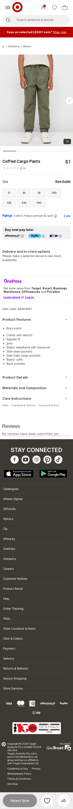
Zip (5, 528)
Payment (9, 648)
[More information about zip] (60, 236)
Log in (29, 297)
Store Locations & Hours (19, 628)
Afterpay (9, 538)
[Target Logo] (17, 7)
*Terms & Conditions (19, 778)
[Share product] (63, 800)
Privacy (36, 768)
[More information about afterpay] (22, 236)
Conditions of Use (17, 768)
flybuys (8, 518)
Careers (8, 568)
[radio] (9, 193)
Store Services (13, 688)
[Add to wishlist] (47, 800)
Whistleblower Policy (19, 773)
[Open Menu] (7, 7)
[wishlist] (54, 7)
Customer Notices (15, 578)
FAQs (6, 618)
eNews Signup (13, 499)
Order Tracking (13, 608)
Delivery (8, 658)
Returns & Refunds (15, 668)
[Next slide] (69, 100)
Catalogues (10, 489)
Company (9, 558)
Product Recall (13, 588)
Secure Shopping (15, 678)
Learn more (11, 297)
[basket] (65, 7)
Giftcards (9, 508)
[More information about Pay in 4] (43, 236)
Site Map (12, 783)
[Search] (7, 20)
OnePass (9, 548)
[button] (20, 800)
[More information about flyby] (55, 216)
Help (6, 598)
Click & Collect (13, 638)
